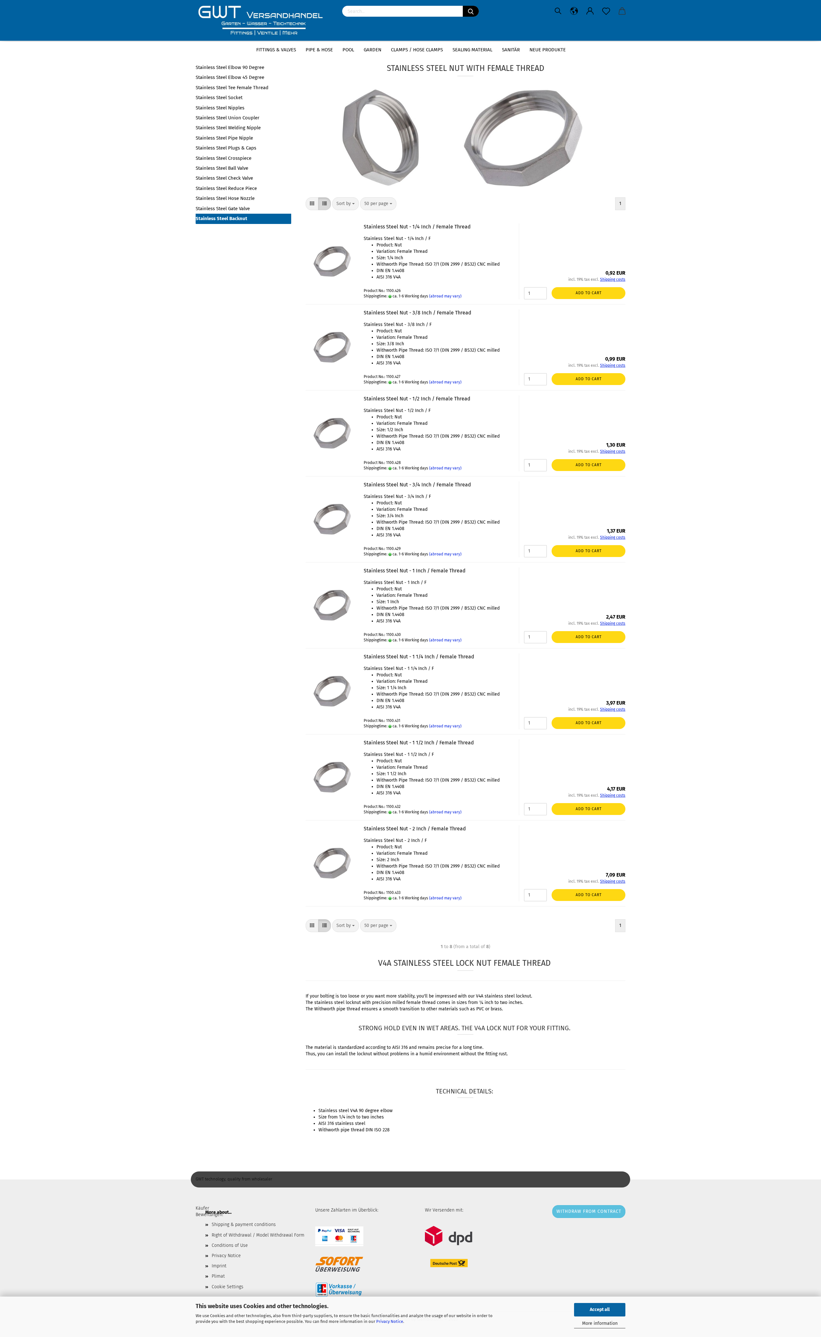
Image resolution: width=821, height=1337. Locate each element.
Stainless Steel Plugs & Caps (226, 148)
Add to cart (589, 293)
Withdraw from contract (588, 1211)
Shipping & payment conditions (244, 1224)
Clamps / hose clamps (417, 50)
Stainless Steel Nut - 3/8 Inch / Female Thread (417, 313)
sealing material (472, 50)
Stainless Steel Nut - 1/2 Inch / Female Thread (417, 399)
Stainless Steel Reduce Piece (226, 188)
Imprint (219, 1266)
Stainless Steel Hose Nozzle (225, 198)
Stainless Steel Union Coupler (227, 118)
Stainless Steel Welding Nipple (228, 128)
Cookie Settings (227, 1287)
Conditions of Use (230, 1245)
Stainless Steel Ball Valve (222, 168)
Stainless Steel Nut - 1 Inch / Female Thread (415, 571)
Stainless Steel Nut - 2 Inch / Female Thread (415, 829)
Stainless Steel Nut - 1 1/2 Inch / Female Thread (419, 743)
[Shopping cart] (622, 11)
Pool (348, 50)
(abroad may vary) (445, 296)
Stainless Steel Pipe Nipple (224, 138)
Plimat (218, 1276)
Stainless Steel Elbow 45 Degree (230, 77)
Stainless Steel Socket (219, 97)
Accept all (600, 1309)
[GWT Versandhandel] (264, 21)
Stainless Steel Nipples (220, 108)
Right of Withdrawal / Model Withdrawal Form (258, 1235)
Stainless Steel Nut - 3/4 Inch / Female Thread (417, 485)
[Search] (471, 11)
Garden (372, 50)
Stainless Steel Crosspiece (223, 158)
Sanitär (511, 50)
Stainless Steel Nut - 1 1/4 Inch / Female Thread (419, 657)
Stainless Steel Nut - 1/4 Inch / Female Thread (417, 227)
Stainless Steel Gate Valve (223, 208)
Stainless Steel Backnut (221, 218)
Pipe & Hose (319, 50)
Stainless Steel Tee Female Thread (232, 87)
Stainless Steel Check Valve (224, 178)
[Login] (590, 11)
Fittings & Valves (276, 50)
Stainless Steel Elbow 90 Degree (230, 67)
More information (600, 1323)
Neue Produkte (547, 50)
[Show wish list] (606, 11)
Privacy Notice (389, 1321)
